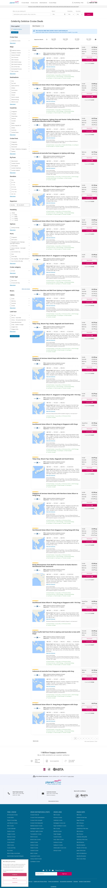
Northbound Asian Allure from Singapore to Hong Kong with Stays (56, 85)
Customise (53, 886)
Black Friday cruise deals (13, 853)
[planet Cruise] (14, 2)
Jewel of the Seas (81, 850)
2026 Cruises (10, 845)
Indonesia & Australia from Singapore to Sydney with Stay (53, 671)
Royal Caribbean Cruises (60, 825)
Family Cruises (11, 831)
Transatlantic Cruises (35, 834)
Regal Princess (80, 820)
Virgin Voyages (57, 834)
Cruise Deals (25, 2)
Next (95, 40)
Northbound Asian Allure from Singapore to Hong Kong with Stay (55, 530)
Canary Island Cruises (36, 858)
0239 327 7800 (93, 2)
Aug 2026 (53, 39)
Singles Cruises (11, 834)
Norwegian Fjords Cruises (37, 828)
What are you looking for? (19, 11)
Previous (46, 40)
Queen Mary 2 (80, 825)
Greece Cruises (34, 845)
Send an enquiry (51, 795)
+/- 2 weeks (15, 218)
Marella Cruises (58, 831)
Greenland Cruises (35, 856)
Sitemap (75, 881)
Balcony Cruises (11, 836)
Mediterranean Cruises (36, 825)
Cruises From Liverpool (36, 820)
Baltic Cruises (33, 853)
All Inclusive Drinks (66, 75)
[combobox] (32, 14)
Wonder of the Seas (82, 847)
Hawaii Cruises (34, 847)
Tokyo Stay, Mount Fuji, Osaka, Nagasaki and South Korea (53, 324)
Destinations (43, 2)
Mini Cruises (10, 825)
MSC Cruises (57, 828)
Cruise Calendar (11, 828)
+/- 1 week (14, 216)
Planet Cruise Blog (12, 820)
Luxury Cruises (11, 839)
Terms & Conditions (53, 881)
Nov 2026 (88, 39)
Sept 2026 (65, 39)
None (13, 213)
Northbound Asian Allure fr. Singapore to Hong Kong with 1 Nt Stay (56, 395)
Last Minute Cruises (12, 823)
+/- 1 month (15, 220)
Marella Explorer (81, 845)
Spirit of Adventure (82, 853)
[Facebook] (44, 870)
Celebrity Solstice (51, 53)
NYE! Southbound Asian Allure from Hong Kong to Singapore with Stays (55, 49)
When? (53, 11)
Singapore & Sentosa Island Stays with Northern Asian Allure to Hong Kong (55, 359)
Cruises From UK (34, 814)
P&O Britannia (80, 842)
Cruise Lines (34, 2)
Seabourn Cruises (58, 845)
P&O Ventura (80, 831)
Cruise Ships (52, 2)
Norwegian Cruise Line (59, 823)
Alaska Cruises (34, 842)
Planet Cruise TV (59, 870)
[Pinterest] (50, 870)
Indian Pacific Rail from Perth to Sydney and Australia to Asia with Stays (56, 633)
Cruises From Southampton (37, 817)
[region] (14, 873)
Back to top (35, 741)
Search (88, 14)
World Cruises (34, 836)
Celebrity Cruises (60, 53)
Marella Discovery (81, 856)
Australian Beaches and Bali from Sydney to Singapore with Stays (55, 290)
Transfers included (66, 78)
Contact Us (29, 881)
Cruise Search (10, 842)
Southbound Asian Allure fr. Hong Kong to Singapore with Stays (55, 424)
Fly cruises (10, 850)
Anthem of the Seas (82, 817)
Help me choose (26, 289)
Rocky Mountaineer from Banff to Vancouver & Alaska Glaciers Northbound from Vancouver (54, 565)
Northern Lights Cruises (36, 831)
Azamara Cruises (58, 842)
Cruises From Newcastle (36, 823)
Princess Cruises (58, 817)
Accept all (14, 874)
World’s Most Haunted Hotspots (15, 856)
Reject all (15, 878)
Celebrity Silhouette (82, 836)
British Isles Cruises (35, 839)
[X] (47, 870)
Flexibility (69, 11)
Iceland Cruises (34, 850)
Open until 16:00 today (52, 793)
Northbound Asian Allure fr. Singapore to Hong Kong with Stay (54, 256)
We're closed (94, 1)
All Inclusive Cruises (12, 814)
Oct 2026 (77, 39)
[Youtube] (53, 870)
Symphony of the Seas (82, 828)
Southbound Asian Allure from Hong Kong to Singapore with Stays (56, 221)
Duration (78, 11)
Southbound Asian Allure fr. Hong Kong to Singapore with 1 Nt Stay (56, 602)
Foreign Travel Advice (84, 881)
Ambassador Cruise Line (60, 847)
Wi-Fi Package (60, 76)
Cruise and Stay (11, 847)
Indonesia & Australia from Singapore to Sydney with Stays (53, 153)
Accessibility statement (66, 881)
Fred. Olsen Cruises (59, 839)
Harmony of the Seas (82, 839)
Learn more (71, 776)
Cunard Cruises (58, 836)
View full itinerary (50, 66)
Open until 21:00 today (18, 793)
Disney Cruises (57, 850)
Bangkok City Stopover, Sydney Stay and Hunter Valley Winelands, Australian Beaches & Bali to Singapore (56, 120)
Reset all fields (14, 336)
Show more (13, 43)
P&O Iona (79, 814)
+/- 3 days (14, 214)
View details (89, 57)
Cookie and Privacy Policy (40, 881)
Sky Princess (80, 834)
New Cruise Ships (81, 858)
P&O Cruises (57, 814)
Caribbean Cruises (35, 861)
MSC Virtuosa (80, 823)
